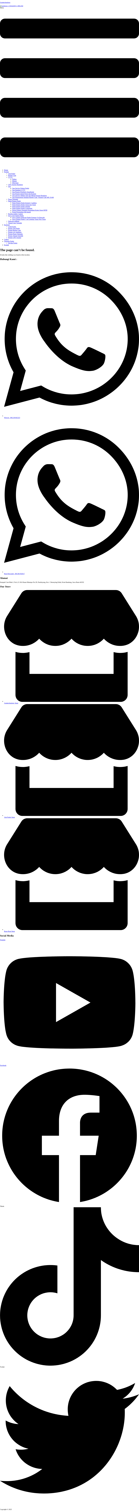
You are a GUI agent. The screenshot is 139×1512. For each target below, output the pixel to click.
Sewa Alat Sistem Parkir (16, 216)
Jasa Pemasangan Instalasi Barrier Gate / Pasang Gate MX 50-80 (33, 197)
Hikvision (15, 183)
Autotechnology (5, 2)
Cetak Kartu (12, 227)
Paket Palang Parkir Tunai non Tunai (24, 205)
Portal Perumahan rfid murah (21, 212)
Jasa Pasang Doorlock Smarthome (23, 192)
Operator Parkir (9, 241)
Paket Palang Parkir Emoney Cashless (24, 203)
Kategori (7, 225)
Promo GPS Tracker (14, 237)
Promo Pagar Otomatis (15, 234)
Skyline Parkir (12, 243)
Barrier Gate (12, 175)
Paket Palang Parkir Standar (21, 206)
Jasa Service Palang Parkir (20, 188)
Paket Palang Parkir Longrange (22, 208)
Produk (6, 172)
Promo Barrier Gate (14, 230)
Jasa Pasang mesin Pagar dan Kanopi (24, 194)
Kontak (6, 245)
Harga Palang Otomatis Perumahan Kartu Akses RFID (29, 210)
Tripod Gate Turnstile (15, 223)
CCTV (10, 177)
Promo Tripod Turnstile (15, 236)
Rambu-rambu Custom (15, 214)
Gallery (6, 239)
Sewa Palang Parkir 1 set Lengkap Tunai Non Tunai (29, 219)
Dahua (14, 179)
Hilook (14, 181)
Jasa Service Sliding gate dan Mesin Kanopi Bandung (29, 195)
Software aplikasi (13, 221)
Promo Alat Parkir (14, 228)
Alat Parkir (11, 174)
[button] (69, 87)
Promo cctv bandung (14, 232)
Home (6, 170)
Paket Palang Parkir (14, 201)
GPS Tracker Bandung (15, 185)
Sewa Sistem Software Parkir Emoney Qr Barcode (28, 217)
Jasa (9, 186)
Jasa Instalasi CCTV (18, 190)
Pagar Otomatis (13, 199)
